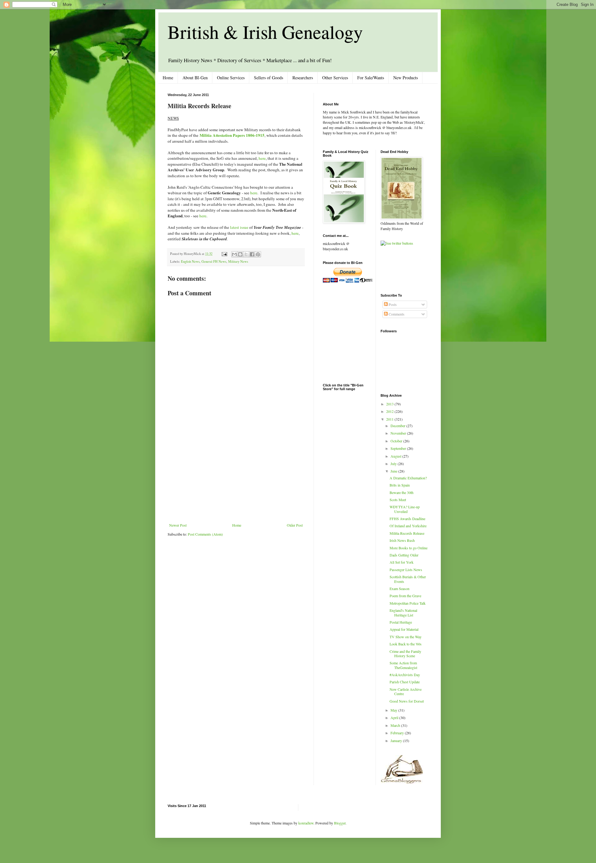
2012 (390, 411)
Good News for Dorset (407, 701)
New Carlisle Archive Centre (406, 691)
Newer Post (178, 525)
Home (168, 78)
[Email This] (234, 254)
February (398, 732)
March (396, 725)
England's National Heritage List (403, 612)
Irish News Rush (402, 540)
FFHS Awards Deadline (407, 518)
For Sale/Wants (370, 78)
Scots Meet (398, 499)
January (397, 740)
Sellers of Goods (268, 78)
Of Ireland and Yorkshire (408, 525)
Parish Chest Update (405, 681)
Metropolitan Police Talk (408, 603)
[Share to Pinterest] (258, 254)
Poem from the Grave (405, 595)
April (395, 717)
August (396, 456)
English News (190, 261)
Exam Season (399, 588)
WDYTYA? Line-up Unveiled (405, 509)
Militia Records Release (407, 533)
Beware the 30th (401, 492)
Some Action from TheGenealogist (403, 665)
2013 (390, 403)
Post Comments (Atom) (205, 534)
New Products (405, 78)
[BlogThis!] (240, 254)
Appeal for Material (404, 629)
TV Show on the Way (406, 636)
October (397, 440)
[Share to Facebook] (252, 254)
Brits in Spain (400, 484)
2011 (390, 419)
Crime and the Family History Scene (405, 653)
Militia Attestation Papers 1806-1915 (232, 135)
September (399, 448)
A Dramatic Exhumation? (408, 477)
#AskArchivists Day (405, 674)
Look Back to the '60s (406, 643)
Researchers (302, 78)
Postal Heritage (401, 622)
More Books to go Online (408, 547)
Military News (238, 261)
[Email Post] (224, 254)
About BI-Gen (195, 78)
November (399, 433)
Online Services (231, 78)
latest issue (239, 227)
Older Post (295, 525)
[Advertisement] (235, 476)
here (262, 158)
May (394, 710)
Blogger (339, 822)
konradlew (306, 822)
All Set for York (401, 562)
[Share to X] (246, 254)
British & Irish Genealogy (265, 31)
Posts (392, 304)
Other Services (335, 78)
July (394, 463)
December (398, 425)
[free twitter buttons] (397, 243)
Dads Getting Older (404, 554)
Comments (396, 314)
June (394, 470)
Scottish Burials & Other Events (408, 579)
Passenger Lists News (406, 569)
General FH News (213, 261)
